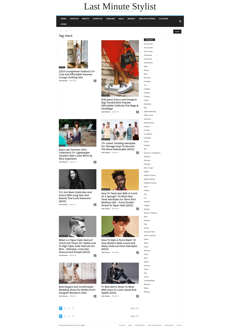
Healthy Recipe (149, 179)
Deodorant (147, 104)
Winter (146, 288)
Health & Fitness (147, 18)
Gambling (147, 138)
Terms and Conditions (155, 325)
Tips (145, 273)
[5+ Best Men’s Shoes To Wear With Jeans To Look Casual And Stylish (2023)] (120, 273)
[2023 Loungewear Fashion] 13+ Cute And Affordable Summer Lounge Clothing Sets (77, 74)
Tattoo (146, 269)
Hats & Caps (148, 168)
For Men (147, 130)
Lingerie (147, 205)
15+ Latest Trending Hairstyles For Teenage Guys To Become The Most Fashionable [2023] (118, 146)
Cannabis (147, 81)
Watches (147, 284)
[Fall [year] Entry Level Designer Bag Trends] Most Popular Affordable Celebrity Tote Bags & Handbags (119, 104)
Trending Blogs (149, 281)
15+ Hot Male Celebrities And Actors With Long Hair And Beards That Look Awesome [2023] (75, 197)
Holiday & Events (150, 183)
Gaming (147, 145)
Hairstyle (97, 18)
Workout (147, 292)
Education (147, 119)
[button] (180, 21)
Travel (146, 277)
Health (146, 172)
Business (147, 78)
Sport (146, 258)
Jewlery (146, 190)
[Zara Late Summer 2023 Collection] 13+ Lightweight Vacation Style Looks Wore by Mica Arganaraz (75, 154)
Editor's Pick (105, 139)
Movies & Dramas (150, 213)
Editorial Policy (140, 325)
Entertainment (149, 123)
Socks (146, 254)
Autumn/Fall (148, 63)
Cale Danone (63, 81)
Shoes (63, 24)
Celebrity (62, 188)
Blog (145, 74)
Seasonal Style (149, 232)
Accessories (105, 95)
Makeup (131, 18)
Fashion (147, 126)
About (130, 325)
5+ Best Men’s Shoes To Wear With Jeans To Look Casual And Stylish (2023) (118, 289)
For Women (148, 134)
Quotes (146, 228)
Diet (145, 108)
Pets (145, 224)
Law (145, 194)
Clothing (163, 18)
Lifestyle (74, 18)
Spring (146, 262)
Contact (179, 325)
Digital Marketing (150, 111)
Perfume (147, 220)
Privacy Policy (169, 325)
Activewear (148, 55)
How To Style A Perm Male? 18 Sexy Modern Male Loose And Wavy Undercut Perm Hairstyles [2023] (119, 244)
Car (145, 85)
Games (146, 142)
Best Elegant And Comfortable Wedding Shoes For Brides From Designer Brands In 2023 (77, 289)
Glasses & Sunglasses (152, 153)
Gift (145, 149)
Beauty (85, 18)
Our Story (122, 325)
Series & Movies (150, 235)
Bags (146, 66)
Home (63, 18)
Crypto (146, 100)
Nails (121, 18)
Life (145, 198)
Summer (147, 266)
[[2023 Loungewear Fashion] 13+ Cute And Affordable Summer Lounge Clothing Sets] (77, 54)
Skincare (110, 18)
